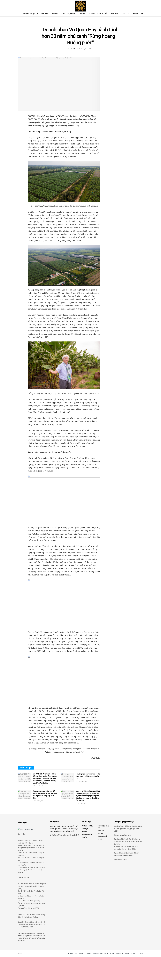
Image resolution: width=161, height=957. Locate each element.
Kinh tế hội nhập (68, 14)
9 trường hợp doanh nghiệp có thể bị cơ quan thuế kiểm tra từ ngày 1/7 (88, 776)
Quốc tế (126, 14)
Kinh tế (55, 14)
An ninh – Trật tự (30, 14)
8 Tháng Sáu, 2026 (38, 801)
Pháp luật (115, 14)
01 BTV (73, 49)
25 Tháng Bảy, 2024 (85, 49)
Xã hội (135, 14)
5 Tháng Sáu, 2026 (81, 803)
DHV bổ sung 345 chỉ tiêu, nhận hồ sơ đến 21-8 (64, 835)
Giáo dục (45, 14)
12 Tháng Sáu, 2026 (38, 786)
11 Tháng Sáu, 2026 (81, 781)
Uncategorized (102, 836)
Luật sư (82, 14)
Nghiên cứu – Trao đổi (98, 14)
